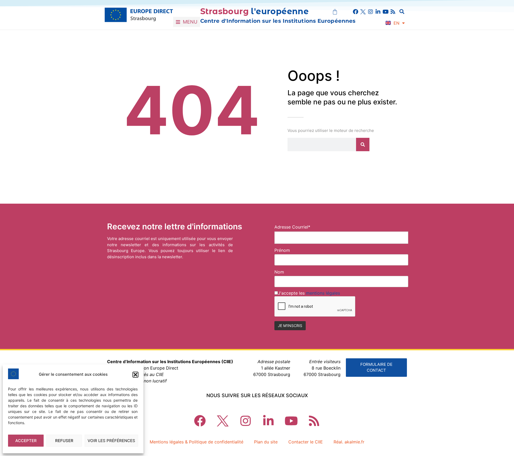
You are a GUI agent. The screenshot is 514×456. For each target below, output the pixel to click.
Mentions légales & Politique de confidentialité (196, 441)
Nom (279, 272)
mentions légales (323, 293)
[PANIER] (335, 12)
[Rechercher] (362, 144)
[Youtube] (385, 12)
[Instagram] (370, 12)
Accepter (26, 440)
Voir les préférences (111, 440)
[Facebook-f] (355, 12)
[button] (135, 374)
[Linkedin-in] (378, 12)
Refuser (64, 440)
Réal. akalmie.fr (349, 441)
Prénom (282, 250)
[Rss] (393, 12)
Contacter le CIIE (305, 441)
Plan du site (266, 441)
